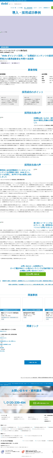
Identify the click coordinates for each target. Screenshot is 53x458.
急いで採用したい (15, 63)
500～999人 (2, 351)
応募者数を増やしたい (5, 63)
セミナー (35, 7)
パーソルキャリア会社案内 (28, 440)
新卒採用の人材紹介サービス (40, 427)
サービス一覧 (13, 7)
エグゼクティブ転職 (17, 447)
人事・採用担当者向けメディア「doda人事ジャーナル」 (12, 435)
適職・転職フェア (25, 447)
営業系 (1, 344)
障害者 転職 (12, 447)
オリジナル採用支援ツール (33, 418)
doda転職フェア (5, 418)
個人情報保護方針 (8, 453)
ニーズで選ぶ (20, 7)
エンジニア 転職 (6, 447)
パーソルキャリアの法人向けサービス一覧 (34, 435)
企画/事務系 (5, 344)
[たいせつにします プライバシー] (2, 451)
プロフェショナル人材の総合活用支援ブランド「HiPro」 (12, 437)
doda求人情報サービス (18, 417)
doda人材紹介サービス (6, 417)
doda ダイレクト (3, 61)
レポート (40, 7)
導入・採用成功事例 (28, 7)
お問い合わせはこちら (43, 403)
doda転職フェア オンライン (19, 418)
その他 (9, 344)
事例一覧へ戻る (33, 362)
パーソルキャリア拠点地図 (40, 440)
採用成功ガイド (47, 7)
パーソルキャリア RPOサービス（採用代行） (10, 430)
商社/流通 (2, 347)
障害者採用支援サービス (26, 430)
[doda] (7, 3)
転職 (1, 447)
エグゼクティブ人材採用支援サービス (9, 427)
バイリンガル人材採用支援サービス (25, 427)
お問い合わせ (34, 274)
